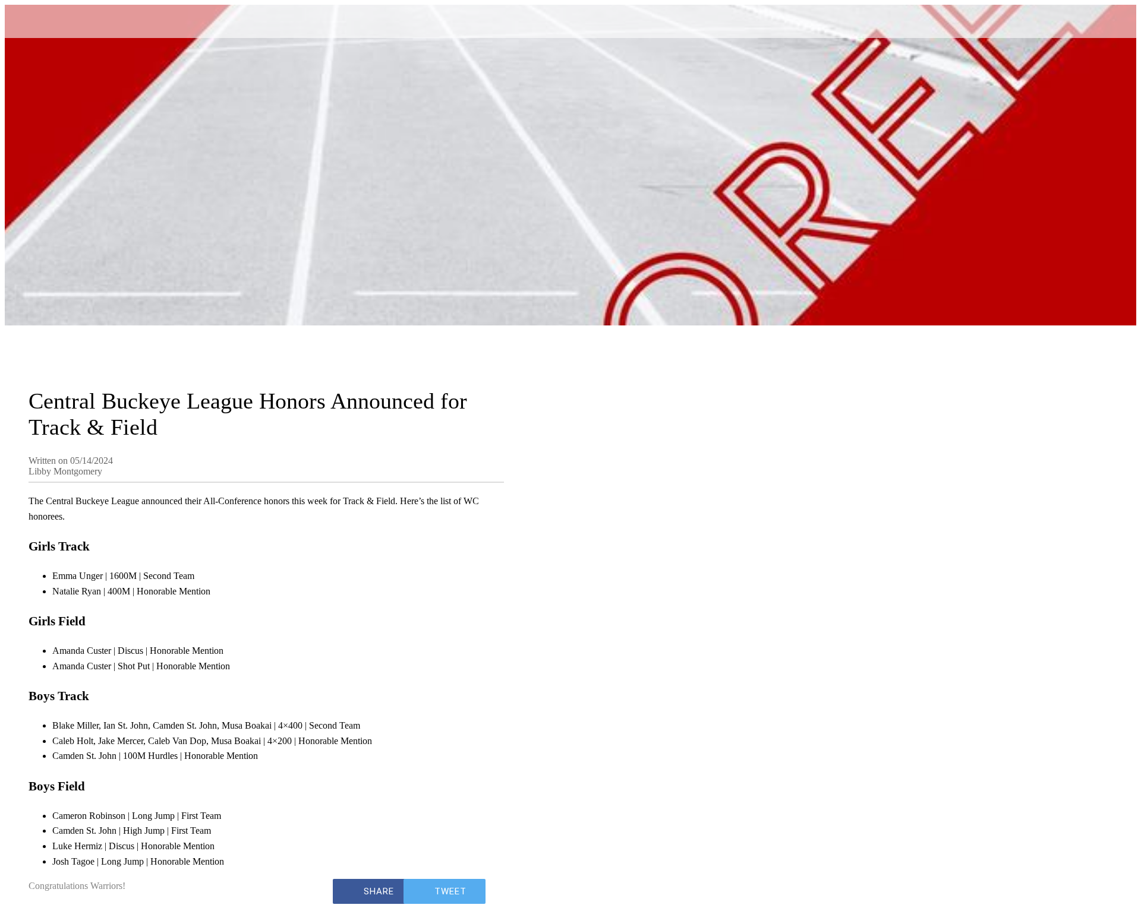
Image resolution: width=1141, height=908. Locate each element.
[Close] (28, 19)
